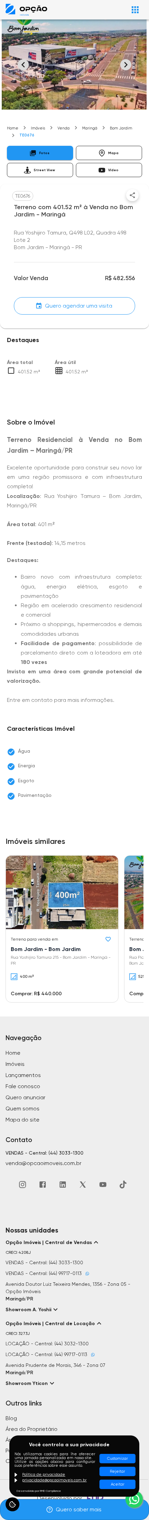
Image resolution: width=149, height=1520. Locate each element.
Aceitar (117, 1484)
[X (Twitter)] (82, 1184)
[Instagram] (22, 1184)
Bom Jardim (121, 128)
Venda (64, 128)
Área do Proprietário (32, 1429)
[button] (40, 153)
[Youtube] (103, 1184)
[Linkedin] (62, 1184)
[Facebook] (42, 1184)
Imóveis (38, 128)
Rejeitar (117, 1471)
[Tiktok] (123, 1184)
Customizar (117, 1458)
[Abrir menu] (135, 9)
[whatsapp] (134, 1499)
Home (12, 128)
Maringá (89, 128)
